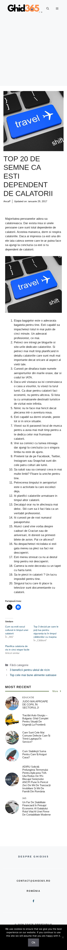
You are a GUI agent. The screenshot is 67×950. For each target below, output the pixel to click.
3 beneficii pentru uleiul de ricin (30, 670)
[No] (62, 937)
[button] (47, 8)
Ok (33, 942)
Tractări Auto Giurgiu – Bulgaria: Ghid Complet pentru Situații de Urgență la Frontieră (35, 720)
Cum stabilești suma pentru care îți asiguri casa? (34, 754)
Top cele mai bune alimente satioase (33, 675)
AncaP (6, 201)
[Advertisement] (33, 52)
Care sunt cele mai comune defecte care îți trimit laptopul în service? (36, 737)
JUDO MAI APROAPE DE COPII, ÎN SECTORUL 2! (35, 704)
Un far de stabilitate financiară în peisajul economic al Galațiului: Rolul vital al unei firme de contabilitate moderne (36, 808)
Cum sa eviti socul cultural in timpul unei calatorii (16, 630)
